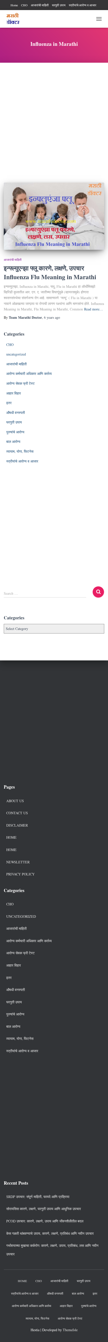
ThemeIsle (70, 1329)
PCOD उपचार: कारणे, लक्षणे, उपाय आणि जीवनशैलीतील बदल (44, 1221)
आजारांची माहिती (40, 5)
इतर (9, 402)
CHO (24, 5)
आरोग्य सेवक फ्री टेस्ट (20, 383)
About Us (15, 800)
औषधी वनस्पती (15, 412)
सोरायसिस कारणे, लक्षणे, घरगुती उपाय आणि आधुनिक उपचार (43, 1208)
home (11, 849)
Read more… (93, 309)
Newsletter (18, 862)
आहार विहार (13, 393)
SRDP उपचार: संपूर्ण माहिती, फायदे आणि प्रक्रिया (37, 1196)
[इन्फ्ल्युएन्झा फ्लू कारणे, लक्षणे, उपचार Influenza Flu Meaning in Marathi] (54, 216)
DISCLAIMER (17, 825)
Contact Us (17, 812)
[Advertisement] (54, 119)
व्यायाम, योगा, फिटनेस (19, 451)
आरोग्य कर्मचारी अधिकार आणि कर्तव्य (29, 373)
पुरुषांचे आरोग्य (15, 432)
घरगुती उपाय (59, 5)
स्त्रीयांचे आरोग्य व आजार (82, 5)
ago (52, 317)
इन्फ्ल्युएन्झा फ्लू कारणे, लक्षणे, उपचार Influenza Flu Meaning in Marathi (50, 272)
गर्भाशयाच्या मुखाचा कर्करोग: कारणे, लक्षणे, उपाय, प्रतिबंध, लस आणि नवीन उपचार (52, 1249)
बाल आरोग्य (13, 441)
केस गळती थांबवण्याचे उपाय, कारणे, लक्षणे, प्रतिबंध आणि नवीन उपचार (50, 1233)
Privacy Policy (20, 874)
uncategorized (16, 354)
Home (14, 5)
